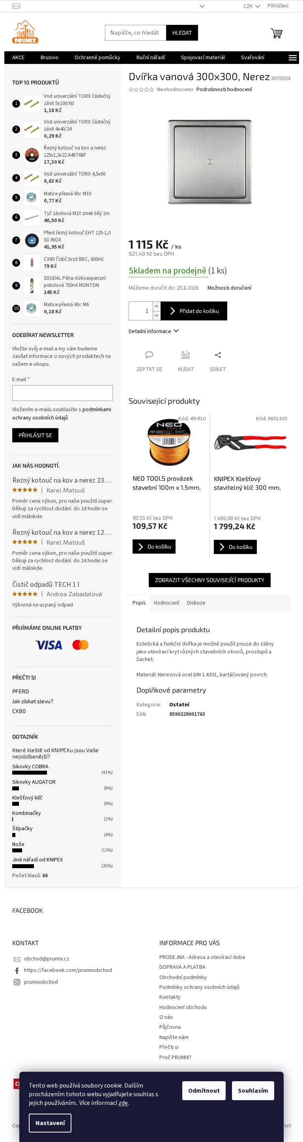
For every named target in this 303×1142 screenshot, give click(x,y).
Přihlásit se (35, 435)
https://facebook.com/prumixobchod (68, 970)
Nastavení (50, 1123)
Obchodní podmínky (183, 977)
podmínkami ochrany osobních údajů (61, 413)
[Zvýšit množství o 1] (157, 306)
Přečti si (169, 1047)
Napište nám (174, 1037)
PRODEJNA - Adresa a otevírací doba (202, 957)
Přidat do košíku (199, 310)
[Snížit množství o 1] (157, 315)
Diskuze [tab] (196, 603)
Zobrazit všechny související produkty (209, 580)
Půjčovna (170, 1027)
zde (123, 1103)
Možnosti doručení (229, 288)
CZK (248, 6)
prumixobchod (41, 982)
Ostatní (179, 705)
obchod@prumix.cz (46, 959)
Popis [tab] (139, 603)
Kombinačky (26, 813)
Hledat (182, 32)
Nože (18, 844)
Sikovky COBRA (30, 767)
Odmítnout (204, 1090)
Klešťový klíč (27, 798)
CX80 (19, 711)
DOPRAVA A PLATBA (182, 967)
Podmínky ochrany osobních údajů (199, 987)
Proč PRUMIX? (175, 1057)
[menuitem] (18, 57)
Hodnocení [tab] (166, 603)
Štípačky (22, 829)
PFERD (20, 691)
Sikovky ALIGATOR (34, 782)
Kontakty (170, 997)
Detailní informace (150, 331)
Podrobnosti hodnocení (224, 90)
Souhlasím (253, 1090)
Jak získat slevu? (32, 701)
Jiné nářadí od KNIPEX (37, 860)
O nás (166, 1017)
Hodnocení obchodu (183, 1007)
